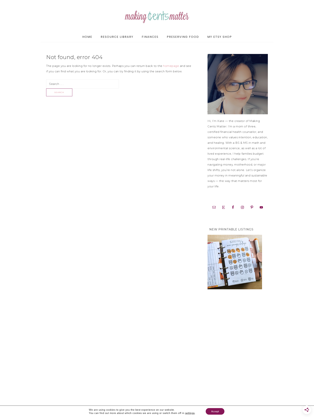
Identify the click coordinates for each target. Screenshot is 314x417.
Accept (215, 411)
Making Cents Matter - (157, 16)
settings (190, 413)
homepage (171, 66)
